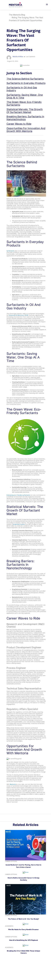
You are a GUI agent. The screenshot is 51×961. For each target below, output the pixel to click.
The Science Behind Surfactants (25, 78)
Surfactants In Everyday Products (26, 83)
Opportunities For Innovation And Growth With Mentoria (26, 130)
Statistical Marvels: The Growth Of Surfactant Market (25, 111)
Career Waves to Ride (19, 123)
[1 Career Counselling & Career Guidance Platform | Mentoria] (17, 5)
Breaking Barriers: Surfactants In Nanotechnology (25, 118)
